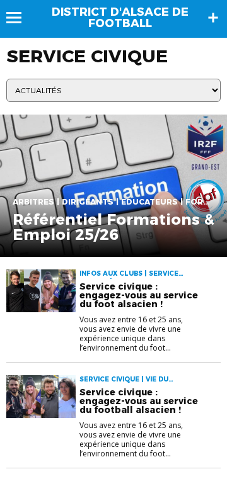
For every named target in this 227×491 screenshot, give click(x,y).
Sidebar (213, 17)
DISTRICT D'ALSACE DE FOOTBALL (120, 17)
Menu (19, 17)
